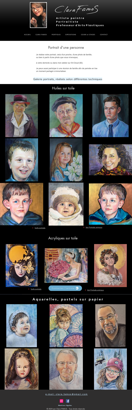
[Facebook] (67, 401)
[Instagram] (61, 401)
